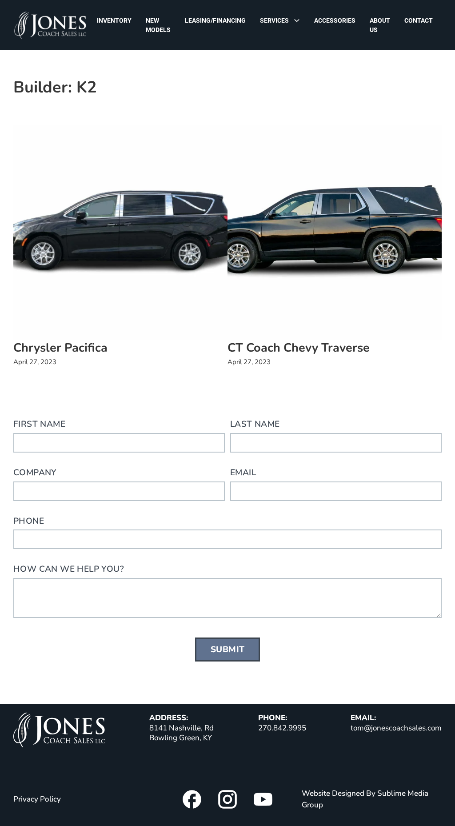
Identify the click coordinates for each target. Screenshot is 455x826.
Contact (418, 20)
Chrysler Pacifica (60, 348)
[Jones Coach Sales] (59, 731)
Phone (28, 521)
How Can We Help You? (68, 569)
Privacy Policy (37, 799)
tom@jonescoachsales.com (396, 728)
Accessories (334, 20)
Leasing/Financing (215, 20)
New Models (158, 25)
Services (274, 20)
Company (35, 472)
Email (243, 472)
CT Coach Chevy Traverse (299, 348)
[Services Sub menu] (299, 20)
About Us (380, 25)
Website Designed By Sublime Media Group (365, 799)
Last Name (255, 424)
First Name (39, 424)
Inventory (114, 20)
